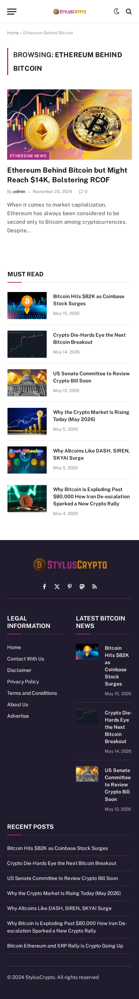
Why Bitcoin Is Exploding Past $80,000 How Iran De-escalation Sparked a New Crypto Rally (91, 496)
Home (13, 32)
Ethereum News (28, 156)
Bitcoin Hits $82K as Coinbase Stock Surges (57, 848)
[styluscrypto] (69, 12)
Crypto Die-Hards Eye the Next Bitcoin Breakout (118, 727)
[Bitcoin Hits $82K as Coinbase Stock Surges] (27, 305)
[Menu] (11, 12)
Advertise (18, 716)
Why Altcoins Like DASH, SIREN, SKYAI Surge (59, 908)
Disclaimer (19, 670)
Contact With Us (25, 659)
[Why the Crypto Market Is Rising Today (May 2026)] (27, 421)
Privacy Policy (23, 681)
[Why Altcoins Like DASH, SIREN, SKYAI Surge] (27, 460)
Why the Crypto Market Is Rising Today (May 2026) (64, 893)
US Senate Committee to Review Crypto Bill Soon (118, 784)
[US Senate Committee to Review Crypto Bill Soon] (27, 382)
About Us (17, 704)
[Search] (128, 12)
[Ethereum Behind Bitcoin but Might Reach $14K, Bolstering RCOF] (69, 124)
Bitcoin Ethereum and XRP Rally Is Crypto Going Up (65, 946)
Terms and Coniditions (32, 693)
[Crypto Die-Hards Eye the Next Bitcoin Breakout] (27, 344)
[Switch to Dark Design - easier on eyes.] (116, 11)
